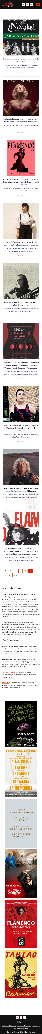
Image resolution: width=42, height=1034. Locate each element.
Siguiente (17, 575)
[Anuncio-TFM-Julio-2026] (21, 947)
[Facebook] (23, 4)
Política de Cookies (21, 1028)
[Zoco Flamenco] (8, 4)
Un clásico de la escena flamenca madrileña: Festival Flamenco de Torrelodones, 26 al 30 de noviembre (21, 182)
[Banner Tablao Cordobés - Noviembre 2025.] (21, 897)
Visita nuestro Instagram (10, 672)
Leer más (20, 72)
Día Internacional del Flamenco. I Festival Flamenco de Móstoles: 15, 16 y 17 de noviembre (21, 428)
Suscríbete (5, 683)
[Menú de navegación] (38, 4)
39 (9, 575)
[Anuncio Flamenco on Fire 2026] (21, 797)
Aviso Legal (36, 1026)
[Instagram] (31, 4)
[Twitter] (27, 4)
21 (35, 571)
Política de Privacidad (24, 1026)
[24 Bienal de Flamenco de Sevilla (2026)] (21, 746)
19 (25, 571)
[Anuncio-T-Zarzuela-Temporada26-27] (21, 847)
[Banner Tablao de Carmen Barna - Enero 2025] (21, 998)
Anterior (9, 571)
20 (30, 571)
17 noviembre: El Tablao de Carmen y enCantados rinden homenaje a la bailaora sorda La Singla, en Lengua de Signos (21, 551)
